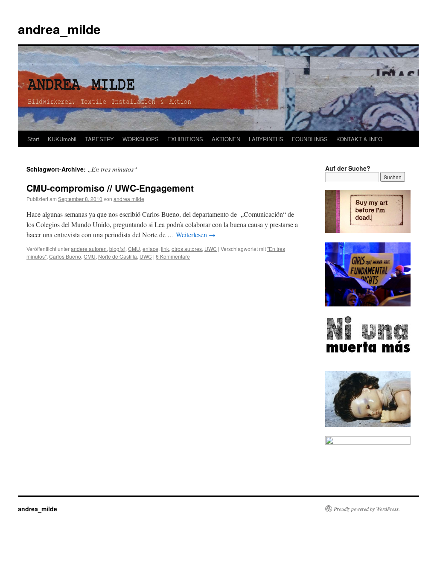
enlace (150, 248)
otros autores (187, 248)
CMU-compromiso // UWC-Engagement (110, 187)
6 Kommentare (173, 256)
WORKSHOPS (140, 139)
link (165, 248)
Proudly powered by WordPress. (367, 508)
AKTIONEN (226, 139)
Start (33, 139)
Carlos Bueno (65, 256)
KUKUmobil (62, 139)
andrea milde (129, 198)
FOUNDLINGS (310, 139)
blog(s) (117, 248)
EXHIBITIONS (185, 139)
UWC (210, 248)
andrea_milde (59, 29)
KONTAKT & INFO (359, 139)
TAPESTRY (99, 139)
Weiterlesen (196, 234)
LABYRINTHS (266, 139)
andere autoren (89, 248)
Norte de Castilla (117, 256)
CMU (134, 248)
